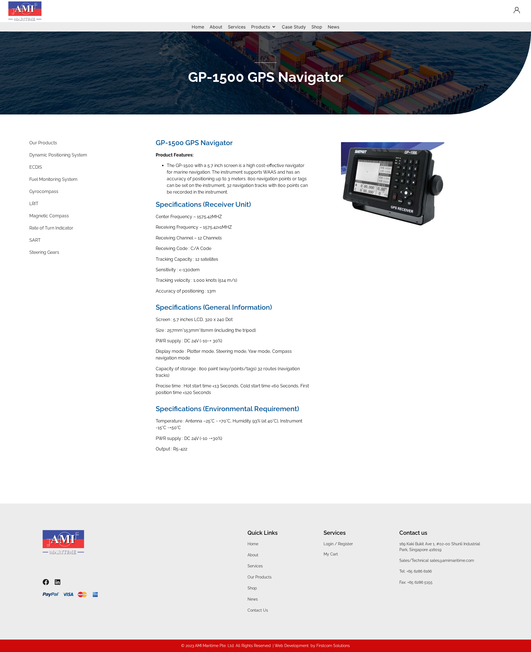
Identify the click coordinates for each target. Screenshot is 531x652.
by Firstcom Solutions (330, 645)
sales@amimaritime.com (452, 560)
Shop (252, 588)
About (253, 555)
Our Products (260, 577)
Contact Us (258, 610)
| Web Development (291, 645)
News (253, 599)
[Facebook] (46, 582)
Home (253, 544)
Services (255, 566)
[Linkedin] (57, 582)
